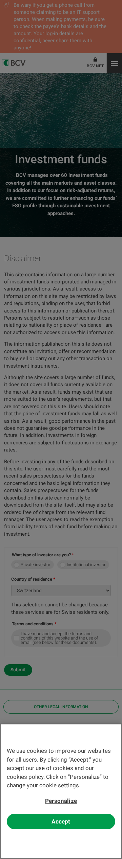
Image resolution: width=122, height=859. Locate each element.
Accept (61, 821)
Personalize (61, 800)
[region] (61, 791)
